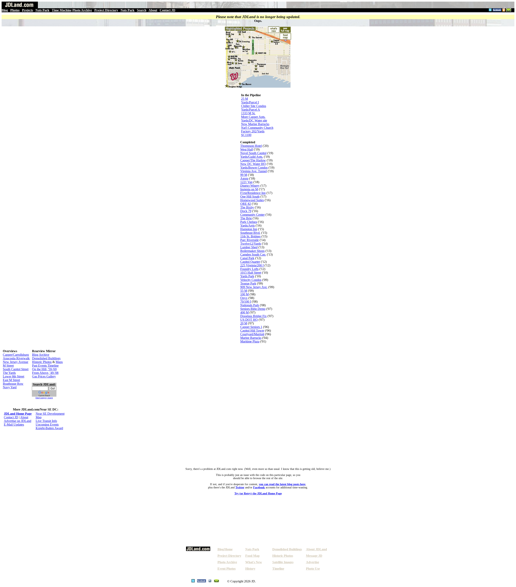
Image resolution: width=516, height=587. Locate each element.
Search (141, 10)
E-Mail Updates (14, 424)
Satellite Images (282, 562)
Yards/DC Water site (254, 120)
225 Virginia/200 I (252, 265)
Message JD (314, 555)
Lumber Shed (249, 247)
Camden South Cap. (253, 254)
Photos (15, 10)
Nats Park (42, 10)
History (250, 568)
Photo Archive (82, 10)
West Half (246, 149)
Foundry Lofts (249, 269)
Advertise (312, 562)
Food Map (252, 555)
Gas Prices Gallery (44, 376)
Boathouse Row (13, 383)
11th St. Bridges (250, 236)
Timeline (278, 568)
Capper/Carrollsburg (16, 354)
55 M (243, 290)
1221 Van (246, 182)
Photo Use (313, 568)
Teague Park (248, 283)
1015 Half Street (250, 272)
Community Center (252, 214)
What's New (253, 562)
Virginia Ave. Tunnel (253, 171)
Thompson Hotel (251, 146)
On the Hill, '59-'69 (44, 369)
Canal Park (247, 258)
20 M (243, 323)
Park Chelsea (248, 222)
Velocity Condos (250, 280)
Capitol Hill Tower (252, 330)
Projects (27, 10)
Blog (5, 10)
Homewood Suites (252, 200)
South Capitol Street (15, 369)
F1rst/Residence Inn (253, 193)
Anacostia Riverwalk (16, 358)
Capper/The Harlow (253, 160)
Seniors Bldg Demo (252, 309)
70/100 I (245, 301)
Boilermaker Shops (252, 251)
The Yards (9, 372)
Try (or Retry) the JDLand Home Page (258, 493)
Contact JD (167, 10)
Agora (244, 178)
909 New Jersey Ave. (253, 287)
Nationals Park (249, 305)
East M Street (11, 380)
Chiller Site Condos (253, 106)
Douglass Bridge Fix (253, 316)
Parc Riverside (249, 240)
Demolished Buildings (46, 358)
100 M (244, 294)
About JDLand (316, 549)
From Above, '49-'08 (45, 372)
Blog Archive (40, 354)
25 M (244, 98)
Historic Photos (42, 362)
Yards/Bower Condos (254, 167)
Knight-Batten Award (49, 428)
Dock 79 (245, 211)
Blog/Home (225, 549)
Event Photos (226, 568)
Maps (59, 362)
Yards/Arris (247, 225)
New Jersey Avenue (15, 362)
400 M (244, 312)
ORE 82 (245, 203)
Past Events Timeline (45, 365)
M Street (8, 365)
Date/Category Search (44, 398)
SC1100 (246, 135)
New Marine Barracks (255, 124)
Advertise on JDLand (17, 421)
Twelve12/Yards (250, 243)
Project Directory (106, 10)
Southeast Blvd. (250, 232)
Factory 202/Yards (252, 131)
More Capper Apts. (253, 117)
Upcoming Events (47, 424)
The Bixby (247, 207)
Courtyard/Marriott (252, 334)
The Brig (246, 218)
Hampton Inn (248, 229)
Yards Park (247, 276)
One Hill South (250, 196)
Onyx (244, 298)
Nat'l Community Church (257, 127)
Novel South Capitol (253, 153)
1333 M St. (248, 113)
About (153, 10)
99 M (243, 174)
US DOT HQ (249, 319)
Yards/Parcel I (250, 102)
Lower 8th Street (13, 376)
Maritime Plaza (249, 341)
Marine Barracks (250, 337)
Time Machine (62, 10)
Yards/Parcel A (250, 109)
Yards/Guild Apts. (251, 156)
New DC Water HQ (253, 164)
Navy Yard (10, 387)
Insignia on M (249, 189)
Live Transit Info (46, 421)
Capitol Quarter (250, 261)
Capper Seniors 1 (251, 327)
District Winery (250, 185)
